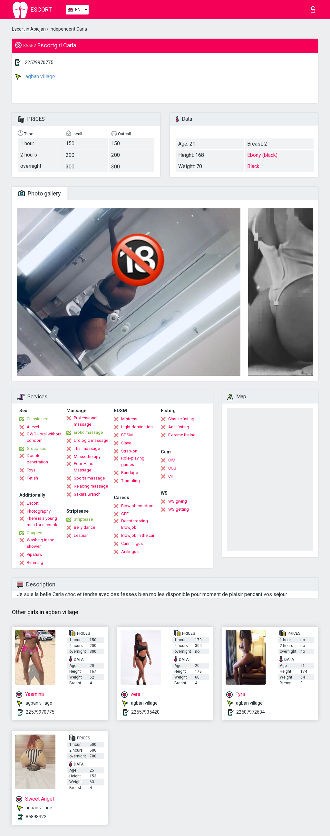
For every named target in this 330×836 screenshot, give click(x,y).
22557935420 (145, 712)
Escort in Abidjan (29, 29)
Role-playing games (132, 461)
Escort (33, 503)
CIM (171, 460)
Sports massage (89, 478)
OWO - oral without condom (44, 437)
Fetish (32, 478)
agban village (39, 76)
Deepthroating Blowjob (134, 524)
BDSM (127, 434)
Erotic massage (88, 432)
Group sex (36, 448)
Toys (31, 470)
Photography (39, 511)
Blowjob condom (137, 505)
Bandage (129, 472)
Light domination (137, 426)
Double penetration (37, 458)
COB (172, 468)
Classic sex (37, 418)
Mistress (129, 418)
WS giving (177, 501)
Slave (126, 443)
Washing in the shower (40, 543)
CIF (171, 476)
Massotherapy (87, 456)
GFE (125, 513)
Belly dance (84, 527)
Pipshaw (35, 554)
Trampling (130, 480)
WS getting (178, 509)
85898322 (36, 817)
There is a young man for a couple (42, 521)
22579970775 (39, 62)
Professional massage (85, 421)
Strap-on (129, 451)
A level (33, 426)
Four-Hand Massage (83, 466)
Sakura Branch (87, 494)
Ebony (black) (262, 155)
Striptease (83, 519)
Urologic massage (91, 440)
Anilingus (130, 551)
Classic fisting (181, 418)
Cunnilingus (132, 543)
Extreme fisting (182, 434)
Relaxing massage (91, 486)
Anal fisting (178, 426)
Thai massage (87, 448)
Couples (34, 532)
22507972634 (250, 712)
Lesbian (81, 535)
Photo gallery (43, 193)
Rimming (35, 562)
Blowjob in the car (137, 535)
